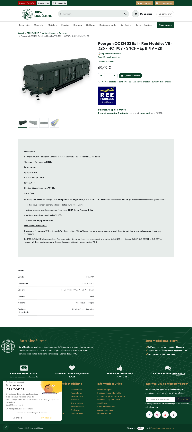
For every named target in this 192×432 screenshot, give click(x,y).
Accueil (21, 33)
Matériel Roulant (49, 33)
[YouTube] (165, 414)
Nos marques (165, 25)
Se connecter (165, 13)
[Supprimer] (101, 75)
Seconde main (77, 406)
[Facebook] (149, 414)
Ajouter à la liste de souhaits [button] (114, 81)
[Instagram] (157, 414)
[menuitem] (25, 25)
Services (75, 399)
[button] (22, 79)
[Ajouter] (114, 75)
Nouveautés (76, 389)
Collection (75, 410)
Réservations (77, 396)
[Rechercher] (125, 13)
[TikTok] (173, 414)
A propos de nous (105, 410)
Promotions (76, 393)
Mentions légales (104, 389)
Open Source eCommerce (162, 428)
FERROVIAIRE (33, 33)
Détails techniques (106, 61)
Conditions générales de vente (111, 396)
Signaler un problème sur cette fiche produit (151, 81)
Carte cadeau (77, 403)
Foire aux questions (106, 406)
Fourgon (63, 33)
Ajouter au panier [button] (132, 75)
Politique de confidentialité (109, 393)
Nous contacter (104, 413)
